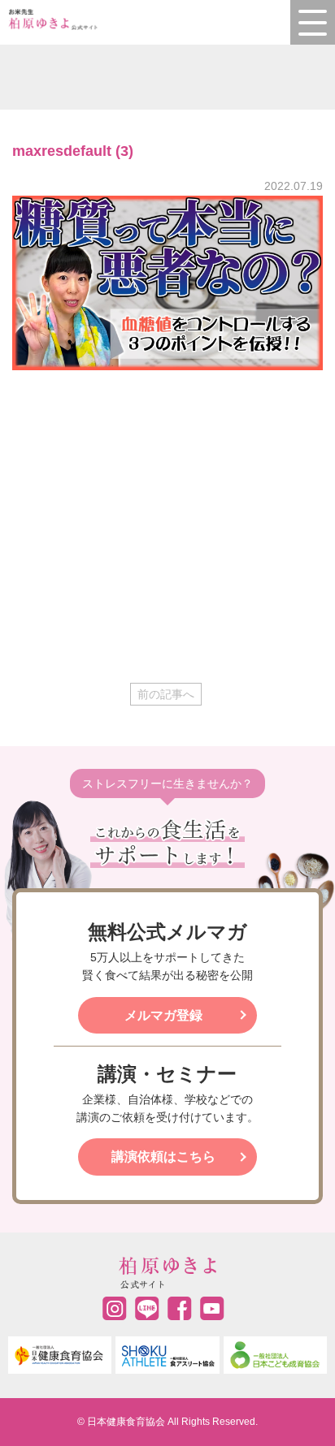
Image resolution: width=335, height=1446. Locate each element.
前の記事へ (165, 694)
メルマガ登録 (163, 1015)
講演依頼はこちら (163, 1156)
